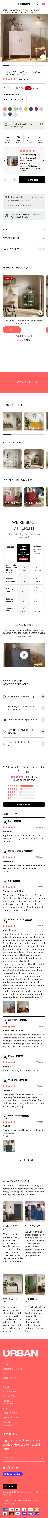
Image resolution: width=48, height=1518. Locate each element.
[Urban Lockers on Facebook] (4, 1467)
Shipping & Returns (12, 1369)
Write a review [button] (24, 804)
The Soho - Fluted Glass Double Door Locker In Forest (23, 322)
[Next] (43, 249)
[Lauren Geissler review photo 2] (23, 1007)
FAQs (5, 1373)
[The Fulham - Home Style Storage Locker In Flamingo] (5, 109)
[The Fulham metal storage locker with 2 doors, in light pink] (24, 38)
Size (5, 229)
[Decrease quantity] (5, 179)
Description (11, 238)
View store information (19, 205)
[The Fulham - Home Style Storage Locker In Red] (36, 109)
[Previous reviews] (4, 160)
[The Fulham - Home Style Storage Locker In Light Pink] (15, 109)
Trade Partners (10, 1412)
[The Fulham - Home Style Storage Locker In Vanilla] (15, 114)
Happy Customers (11, 1417)
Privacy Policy (10, 1396)
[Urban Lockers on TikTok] (12, 1467)
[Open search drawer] (37, 3)
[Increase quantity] (14, 179)
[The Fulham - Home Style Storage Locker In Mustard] (26, 109)
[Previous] (40, 249)
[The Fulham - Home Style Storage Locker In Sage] (41, 109)
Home (5, 10)
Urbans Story (9, 1378)
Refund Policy (10, 1391)
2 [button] (20, 1160)
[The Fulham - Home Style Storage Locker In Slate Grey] (10, 114)
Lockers (14, 10)
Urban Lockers (26, 1492)
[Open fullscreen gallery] (43, 57)
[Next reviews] (43, 160)
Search (6, 1387)
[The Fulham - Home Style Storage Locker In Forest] (10, 109)
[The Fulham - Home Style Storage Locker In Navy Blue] (31, 109)
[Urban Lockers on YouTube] (17, 1467)
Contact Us (8, 1364)
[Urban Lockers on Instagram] (8, 1467)
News (5, 1408)
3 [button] (24, 1160)
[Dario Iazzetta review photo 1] (9, 1146)
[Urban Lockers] (24, 4)
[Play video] (24, 655)
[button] (9, 79)
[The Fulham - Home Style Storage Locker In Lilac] (20, 109)
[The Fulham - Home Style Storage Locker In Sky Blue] (5, 114)
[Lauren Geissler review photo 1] (9, 1007)
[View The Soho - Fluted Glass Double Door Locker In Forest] (23, 296)
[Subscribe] (42, 1458)
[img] (9, 827)
